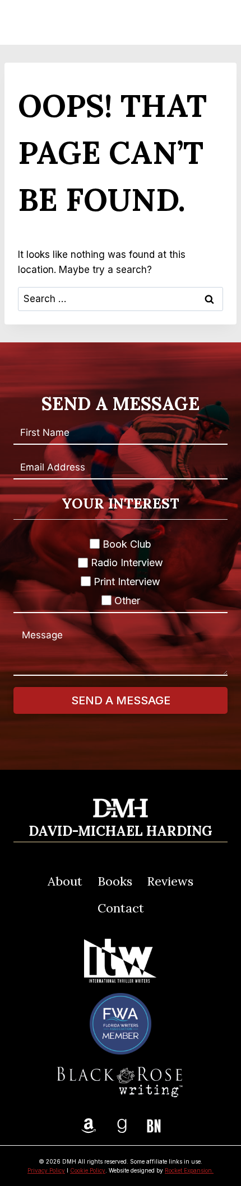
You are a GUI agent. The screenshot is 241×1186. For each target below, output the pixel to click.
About (65, 881)
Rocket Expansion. (189, 1170)
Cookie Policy (87, 1170)
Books (115, 881)
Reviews (170, 881)
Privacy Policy (46, 1170)
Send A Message (120, 700)
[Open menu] (214, 22)
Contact (121, 908)
